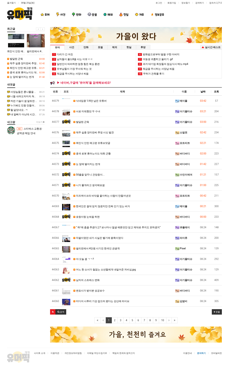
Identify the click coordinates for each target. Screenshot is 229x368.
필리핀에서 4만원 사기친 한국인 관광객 (97, 248)
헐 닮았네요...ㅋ (27, 109)
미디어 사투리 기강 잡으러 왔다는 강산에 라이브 (102, 301)
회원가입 (171, 3)
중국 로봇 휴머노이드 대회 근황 (27, 72)
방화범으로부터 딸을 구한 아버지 (159, 54)
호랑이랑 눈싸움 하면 (87, 216)
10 (162, 320)
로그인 (159, 3)
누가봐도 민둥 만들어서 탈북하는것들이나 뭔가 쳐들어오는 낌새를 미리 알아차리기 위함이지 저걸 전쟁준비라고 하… (27, 105)
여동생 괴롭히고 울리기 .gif (156, 59)
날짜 (203, 91)
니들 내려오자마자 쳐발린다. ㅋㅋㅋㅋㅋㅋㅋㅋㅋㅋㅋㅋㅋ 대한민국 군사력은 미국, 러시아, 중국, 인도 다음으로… (27, 96)
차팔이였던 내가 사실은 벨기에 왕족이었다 (99, 237)
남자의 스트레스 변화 (87, 280)
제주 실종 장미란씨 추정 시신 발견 (27, 63)
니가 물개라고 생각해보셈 (90, 185)
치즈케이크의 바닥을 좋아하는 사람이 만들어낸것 (103, 195)
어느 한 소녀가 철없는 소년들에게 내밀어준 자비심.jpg (105, 269)
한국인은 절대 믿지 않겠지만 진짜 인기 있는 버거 (102, 206)
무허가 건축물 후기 (151, 73)
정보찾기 (185, 3)
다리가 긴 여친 (63, 54)
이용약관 (55, 353)
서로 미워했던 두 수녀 (87, 111)
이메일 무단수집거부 (97, 353)
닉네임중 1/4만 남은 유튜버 (91, 100)
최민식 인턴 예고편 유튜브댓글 (27, 67)
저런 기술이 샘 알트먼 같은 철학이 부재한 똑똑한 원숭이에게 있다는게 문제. (27, 101)
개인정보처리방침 (73, 353)
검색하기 (199, 3)
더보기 (39, 122)
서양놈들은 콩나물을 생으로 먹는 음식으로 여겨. (27, 91)
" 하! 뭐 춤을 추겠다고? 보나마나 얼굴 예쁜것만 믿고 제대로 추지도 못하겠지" (118, 227)
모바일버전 (216, 353)
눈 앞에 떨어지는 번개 (27, 76)
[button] (53, 312)
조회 (216, 91)
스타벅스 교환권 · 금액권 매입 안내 (30, 131)
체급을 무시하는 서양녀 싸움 (71, 73)
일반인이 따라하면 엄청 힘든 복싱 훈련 (76, 64)
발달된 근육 (27, 58)
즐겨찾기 (11, 3)
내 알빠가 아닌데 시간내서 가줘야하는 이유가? (27, 114)
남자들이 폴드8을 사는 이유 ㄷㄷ (73, 59)
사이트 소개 (39, 353)
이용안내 (187, 353)
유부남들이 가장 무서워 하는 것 (72, 68)
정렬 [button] (217, 312)
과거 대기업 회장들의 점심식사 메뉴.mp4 (163, 64)
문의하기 (201, 353)
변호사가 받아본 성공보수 (90, 290)
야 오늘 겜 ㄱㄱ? (84, 259)
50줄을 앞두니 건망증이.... (90, 174)
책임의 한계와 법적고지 (123, 353)
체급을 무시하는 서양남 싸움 (156, 68)
